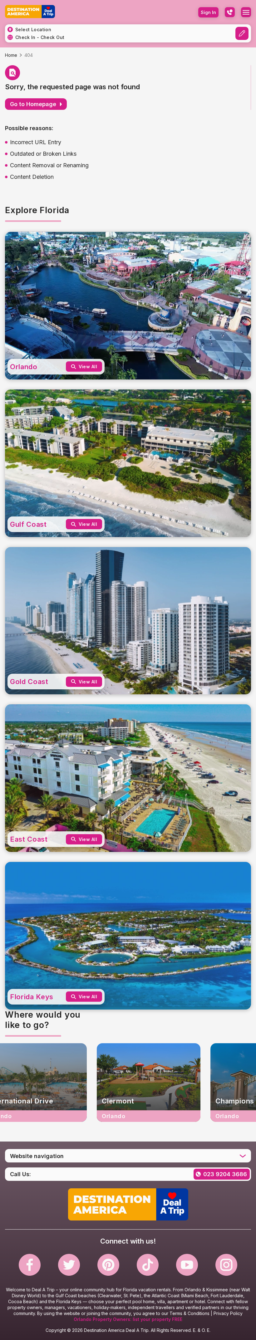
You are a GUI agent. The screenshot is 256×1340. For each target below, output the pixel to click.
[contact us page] (230, 12)
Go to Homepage (33, 104)
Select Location (33, 29)
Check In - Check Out (39, 37)
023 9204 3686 (225, 1174)
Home (11, 55)
